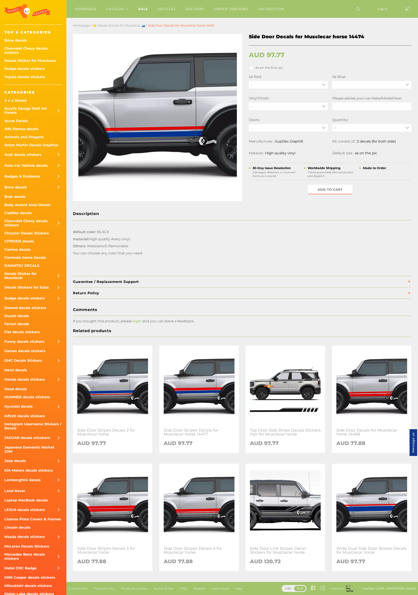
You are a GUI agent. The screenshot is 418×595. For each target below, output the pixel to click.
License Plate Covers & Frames (32, 519)
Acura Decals (16, 121)
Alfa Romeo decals (21, 129)
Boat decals (15, 197)
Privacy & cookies (134, 588)
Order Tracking (231, 9)
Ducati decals (16, 316)
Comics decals (17, 249)
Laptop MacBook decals (26, 500)
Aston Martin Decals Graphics (31, 145)
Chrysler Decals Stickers (26, 233)
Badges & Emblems (22, 176)
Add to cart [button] (330, 190)
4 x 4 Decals (15, 100)
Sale (143, 9)
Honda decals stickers (24, 379)
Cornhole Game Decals (25, 257)
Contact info (78, 588)
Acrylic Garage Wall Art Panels (25, 110)
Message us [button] (413, 442)
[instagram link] (322, 588)
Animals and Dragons (24, 137)
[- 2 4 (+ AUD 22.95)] (288, 128)
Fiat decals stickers (22, 332)
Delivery (194, 9)
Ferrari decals (16, 324)
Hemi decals (15, 370)
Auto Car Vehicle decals (26, 165)
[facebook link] (313, 588)
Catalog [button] (116, 9)
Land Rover (14, 491)
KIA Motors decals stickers (28, 470)
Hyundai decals (18, 406)
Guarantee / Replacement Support (106, 282)
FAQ (183, 588)
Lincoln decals (17, 527)
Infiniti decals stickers (24, 416)
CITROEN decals (19, 241)
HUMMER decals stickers (27, 397)
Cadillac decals (18, 213)
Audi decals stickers (22, 155)
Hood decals (15, 389)
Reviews (199, 588)
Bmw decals (15, 40)
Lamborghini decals (22, 480)
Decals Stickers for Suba (26, 287)
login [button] (137, 321)
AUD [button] (300, 588)
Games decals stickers (25, 351)
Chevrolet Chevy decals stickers (26, 50)
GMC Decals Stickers (23, 360)
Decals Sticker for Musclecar (30, 61)
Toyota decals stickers (24, 77)
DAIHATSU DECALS (21, 266)
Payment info (104, 588)
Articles (167, 9)
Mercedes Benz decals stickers (24, 556)
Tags (239, 588)
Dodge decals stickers (24, 69)
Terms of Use (164, 588)
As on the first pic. (269, 68)
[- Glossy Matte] (288, 106)
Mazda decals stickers (24, 537)
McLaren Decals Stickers (26, 546)
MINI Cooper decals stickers (29, 577)
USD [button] (288, 588)
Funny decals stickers (24, 342)
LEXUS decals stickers (24, 510)
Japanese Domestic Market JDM (29, 449)
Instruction (271, 9)
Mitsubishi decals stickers (28, 586)
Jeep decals (15, 461)
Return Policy (86, 293)
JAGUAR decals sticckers (27, 438)
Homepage (86, 9)
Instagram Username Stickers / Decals (32, 426)
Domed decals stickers (25, 308)
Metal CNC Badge (20, 568)
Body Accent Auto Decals (27, 205)
